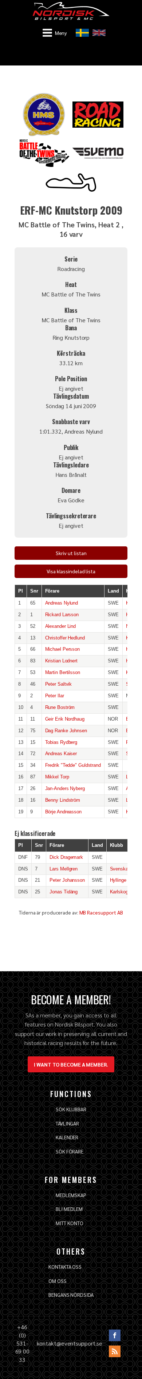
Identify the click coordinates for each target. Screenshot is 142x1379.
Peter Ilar (54, 695)
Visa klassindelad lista (71, 571)
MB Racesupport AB (101, 912)
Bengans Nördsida (70, 1294)
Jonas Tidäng (64, 891)
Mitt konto (69, 1223)
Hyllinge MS (122, 880)
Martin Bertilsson (62, 672)
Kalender (67, 1137)
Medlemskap (71, 1195)
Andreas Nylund (61, 603)
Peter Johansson (67, 880)
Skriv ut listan (71, 553)
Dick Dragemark (66, 857)
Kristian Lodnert (61, 660)
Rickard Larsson (62, 614)
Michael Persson (62, 649)
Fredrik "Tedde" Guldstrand (73, 765)
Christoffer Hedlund (65, 638)
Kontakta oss (65, 1266)
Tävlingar (67, 1123)
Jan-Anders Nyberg (65, 788)
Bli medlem (69, 1208)
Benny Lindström (62, 800)
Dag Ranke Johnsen (66, 730)
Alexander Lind (60, 626)
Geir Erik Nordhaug (64, 719)
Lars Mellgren (64, 869)
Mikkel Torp (57, 777)
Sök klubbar (71, 1109)
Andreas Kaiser (61, 753)
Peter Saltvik (58, 684)
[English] (99, 32)
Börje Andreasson (63, 811)
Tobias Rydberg (61, 742)
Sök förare (69, 1151)
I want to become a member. (71, 1064)
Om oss (57, 1281)
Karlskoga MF (124, 891)
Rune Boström (60, 707)
